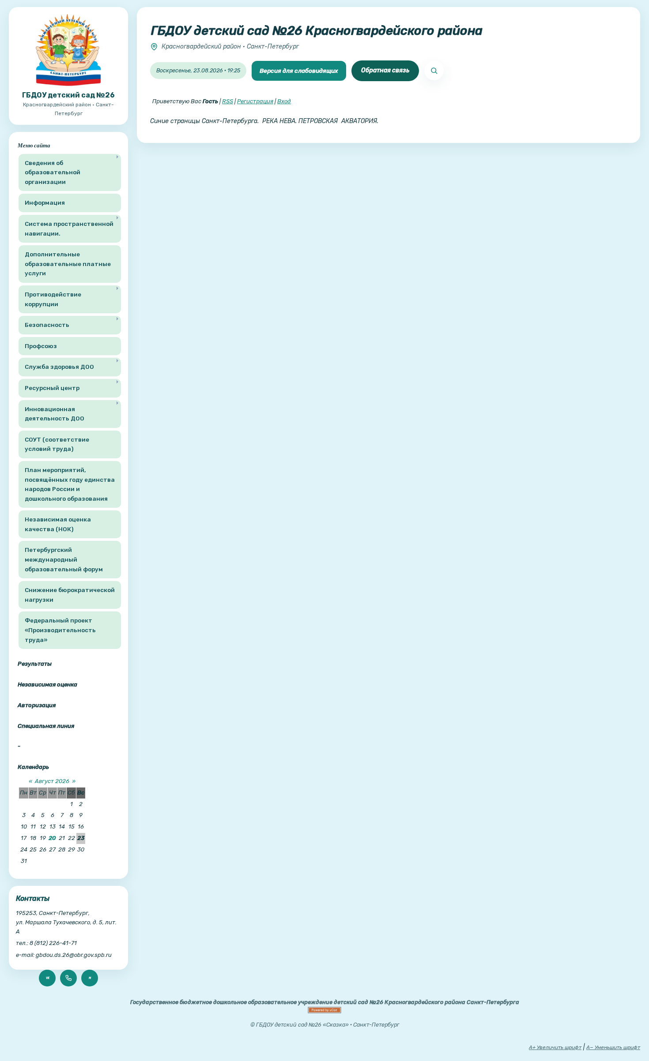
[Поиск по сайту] (434, 70)
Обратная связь (385, 70)
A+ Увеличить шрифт (555, 1047)
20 (52, 838)
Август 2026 (52, 781)
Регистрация (255, 101)
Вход (284, 101)
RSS (227, 101)
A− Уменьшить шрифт (613, 1047)
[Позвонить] (68, 978)
